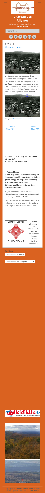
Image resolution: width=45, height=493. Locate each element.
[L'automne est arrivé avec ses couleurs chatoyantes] (22, 442)
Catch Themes (34, 491)
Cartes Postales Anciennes (22, 119)
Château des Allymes (25, 489)
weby (20, 47)
